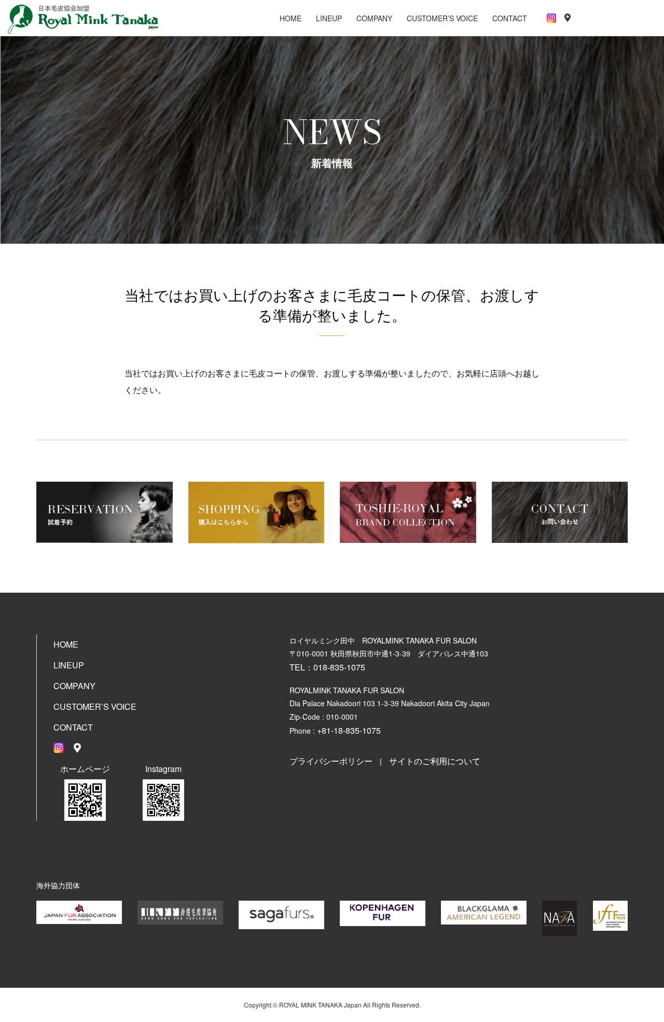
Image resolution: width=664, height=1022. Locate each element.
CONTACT (509, 18)
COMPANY (374, 18)
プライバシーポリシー (330, 761)
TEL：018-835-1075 (327, 667)
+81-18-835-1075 (349, 730)
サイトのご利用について (434, 761)
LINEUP (329, 18)
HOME (290, 18)
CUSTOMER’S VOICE (442, 18)
